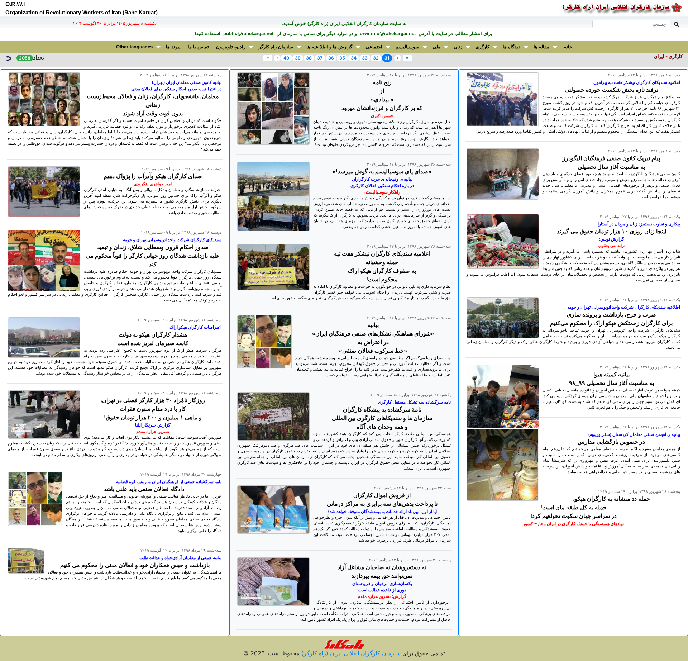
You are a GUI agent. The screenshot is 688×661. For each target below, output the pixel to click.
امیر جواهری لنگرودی (153, 183)
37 (319, 58)
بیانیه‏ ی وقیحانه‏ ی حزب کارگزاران (382, 179)
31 (387, 58)
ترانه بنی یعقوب (611, 245)
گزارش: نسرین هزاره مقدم (382, 596)
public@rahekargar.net (247, 33)
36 (331, 58)
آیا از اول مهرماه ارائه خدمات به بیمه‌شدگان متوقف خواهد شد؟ (382, 511)
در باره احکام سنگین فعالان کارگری (382, 185)
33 (365, 58)
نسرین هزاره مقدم (152, 431)
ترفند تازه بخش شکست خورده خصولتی (611, 90)
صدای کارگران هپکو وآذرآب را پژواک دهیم (153, 176)
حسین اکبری (382, 115)
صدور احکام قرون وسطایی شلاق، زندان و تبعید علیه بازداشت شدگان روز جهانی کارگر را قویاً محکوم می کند (153, 255)
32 (376, 58)
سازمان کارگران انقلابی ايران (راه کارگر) (350, 653)
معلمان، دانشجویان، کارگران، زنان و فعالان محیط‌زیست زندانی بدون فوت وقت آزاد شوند (153, 104)
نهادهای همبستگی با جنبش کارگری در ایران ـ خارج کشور (573, 523)
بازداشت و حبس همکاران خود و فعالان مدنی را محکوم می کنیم (135, 565)
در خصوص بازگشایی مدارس (611, 442)
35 (342, 58)
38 (309, 58)
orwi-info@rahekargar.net (387, 33)
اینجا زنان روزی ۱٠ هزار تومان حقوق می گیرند (611, 231)
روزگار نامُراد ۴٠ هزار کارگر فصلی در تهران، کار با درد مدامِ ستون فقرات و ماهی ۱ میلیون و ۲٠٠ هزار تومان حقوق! (152, 408)
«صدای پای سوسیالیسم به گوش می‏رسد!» (382, 171)
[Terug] (8, 57)
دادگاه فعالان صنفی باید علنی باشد (144, 489)
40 (286, 58)
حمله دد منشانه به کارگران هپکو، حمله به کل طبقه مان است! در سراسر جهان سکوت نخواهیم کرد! (590, 507)
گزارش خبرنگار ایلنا (153, 425)
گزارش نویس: (611, 239)
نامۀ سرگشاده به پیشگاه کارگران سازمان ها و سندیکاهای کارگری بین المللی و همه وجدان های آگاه (382, 418)
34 (354, 58)
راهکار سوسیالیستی (382, 192)
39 (298, 58)
